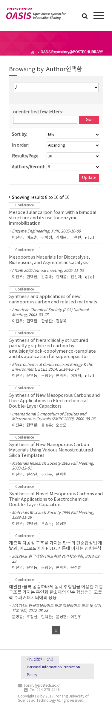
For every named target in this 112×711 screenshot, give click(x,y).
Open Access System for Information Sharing (36, 15)
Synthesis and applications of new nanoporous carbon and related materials (53, 299)
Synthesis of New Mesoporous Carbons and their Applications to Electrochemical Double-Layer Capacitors (54, 401)
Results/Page (25, 156)
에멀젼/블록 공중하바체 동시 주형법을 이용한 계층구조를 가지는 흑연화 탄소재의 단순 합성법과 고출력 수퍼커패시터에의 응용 (56, 592)
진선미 (75, 277)
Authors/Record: (28, 167)
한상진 (46, 321)
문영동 (32, 376)
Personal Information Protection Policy (53, 671)
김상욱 (61, 321)
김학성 (46, 237)
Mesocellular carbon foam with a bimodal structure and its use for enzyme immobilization (52, 218)
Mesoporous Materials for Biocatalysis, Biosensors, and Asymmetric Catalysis (49, 260)
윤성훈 (46, 425)
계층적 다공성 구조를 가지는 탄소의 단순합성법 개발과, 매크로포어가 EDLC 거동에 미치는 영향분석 (55, 546)
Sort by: (19, 134)
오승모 (61, 425)
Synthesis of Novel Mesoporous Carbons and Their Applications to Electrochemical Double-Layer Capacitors (56, 499)
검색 (84, 16)
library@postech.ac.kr (42, 686)
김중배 (46, 277)
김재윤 (61, 237)
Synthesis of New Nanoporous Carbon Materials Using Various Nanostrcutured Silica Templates (51, 450)
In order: (20, 145)
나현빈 (75, 237)
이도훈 (32, 237)
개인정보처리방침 (40, 659)
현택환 (32, 277)
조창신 (46, 376)
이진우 (17, 237)
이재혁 (75, 376)
